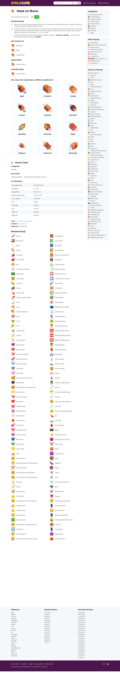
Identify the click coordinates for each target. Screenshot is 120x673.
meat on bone (27, 221)
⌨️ (89, 3)
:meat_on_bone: (17, 177)
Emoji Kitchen (49, 664)
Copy (36, 17)
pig (41, 32)
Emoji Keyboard (39, 664)
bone (16, 221)
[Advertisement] (47, 561)
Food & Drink (22, 223)
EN (73, 3)
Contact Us (24, 664)
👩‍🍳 (104, 3)
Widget (31, 664)
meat (20, 221)
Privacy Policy (15, 664)
